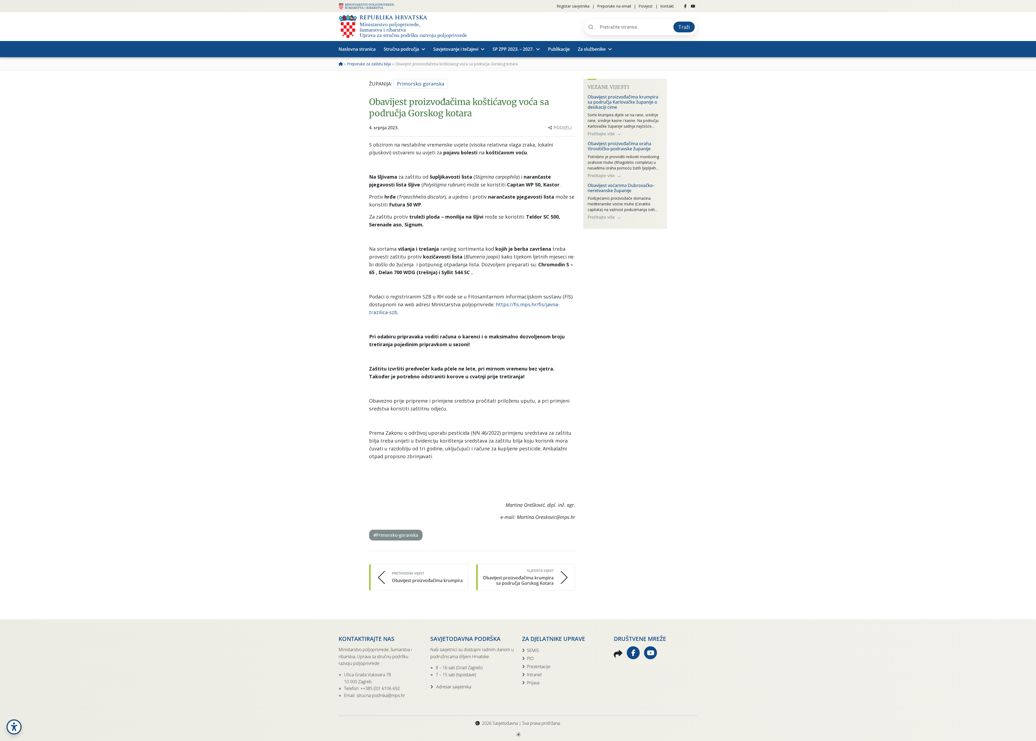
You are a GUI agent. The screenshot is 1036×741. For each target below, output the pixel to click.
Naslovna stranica (357, 49)
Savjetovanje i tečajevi (455, 49)
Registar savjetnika (573, 6)
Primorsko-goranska (420, 83)
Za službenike (592, 49)
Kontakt (667, 6)
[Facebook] (685, 6)
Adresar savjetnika (453, 687)
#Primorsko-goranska (395, 535)
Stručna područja (401, 49)
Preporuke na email (614, 6)
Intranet (534, 675)
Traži (684, 27)
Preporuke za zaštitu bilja (369, 63)
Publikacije (559, 49)
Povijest (646, 6)
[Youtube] (693, 6)
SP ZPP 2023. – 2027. (513, 49)
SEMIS (533, 650)
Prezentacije (538, 666)
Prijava (533, 683)
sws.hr (518, 734)
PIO (530, 658)
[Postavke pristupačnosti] (14, 727)
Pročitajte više (602, 133)
